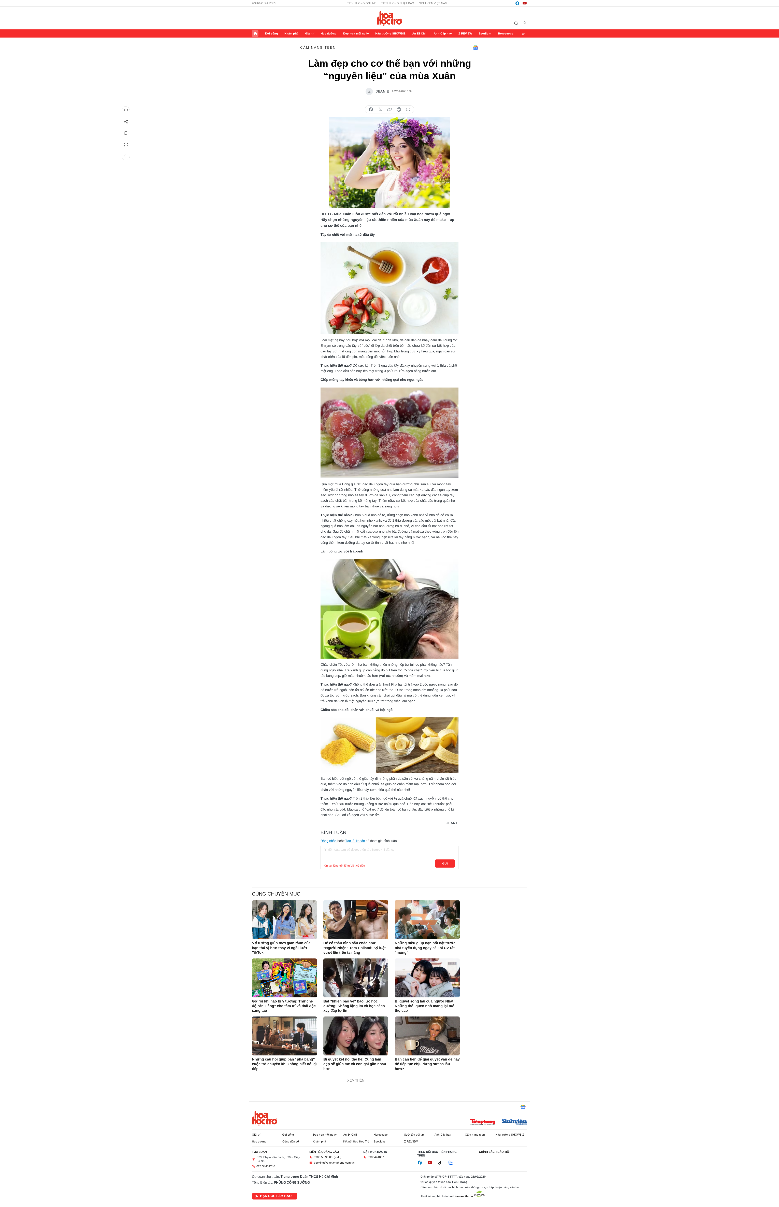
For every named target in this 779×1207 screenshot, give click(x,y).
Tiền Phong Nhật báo (397, 3)
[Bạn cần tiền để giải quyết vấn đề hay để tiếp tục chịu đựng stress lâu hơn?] (427, 1035)
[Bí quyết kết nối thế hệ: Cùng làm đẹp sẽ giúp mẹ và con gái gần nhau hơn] (355, 1035)
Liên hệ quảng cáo (324, 1151)
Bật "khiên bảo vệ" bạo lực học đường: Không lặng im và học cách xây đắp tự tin (354, 1006)
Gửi (445, 863)
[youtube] (524, 3)
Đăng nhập (329, 841)
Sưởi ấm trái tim (414, 1134)
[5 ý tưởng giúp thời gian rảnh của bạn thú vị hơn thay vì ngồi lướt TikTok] (284, 919)
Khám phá (291, 33)
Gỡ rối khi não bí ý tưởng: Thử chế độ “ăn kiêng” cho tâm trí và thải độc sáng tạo (284, 1006)
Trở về (126, 156)
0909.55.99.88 (323, 1157)
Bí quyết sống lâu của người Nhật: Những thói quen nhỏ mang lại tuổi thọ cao (425, 1006)
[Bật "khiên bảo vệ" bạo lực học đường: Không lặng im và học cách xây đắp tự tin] (355, 977)
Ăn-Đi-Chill (419, 33)
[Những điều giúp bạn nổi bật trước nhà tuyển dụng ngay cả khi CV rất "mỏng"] (427, 919)
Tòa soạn (259, 1151)
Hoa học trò (265, 1118)
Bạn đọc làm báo (276, 1196)
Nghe (126, 111)
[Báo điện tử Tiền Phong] (482, 1122)
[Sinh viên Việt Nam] (514, 1122)
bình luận (408, 110)
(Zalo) (337, 1157)
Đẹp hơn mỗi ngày (356, 33)
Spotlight (485, 33)
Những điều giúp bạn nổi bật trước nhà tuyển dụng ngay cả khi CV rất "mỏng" (425, 948)
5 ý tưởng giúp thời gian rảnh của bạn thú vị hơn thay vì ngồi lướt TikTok (281, 948)
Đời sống (271, 33)
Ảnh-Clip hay (443, 33)
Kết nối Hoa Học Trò (356, 1141)
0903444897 (376, 1157)
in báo (399, 110)
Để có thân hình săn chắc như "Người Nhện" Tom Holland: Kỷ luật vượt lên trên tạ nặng (354, 948)
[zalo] (453, 1162)
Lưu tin (126, 133)
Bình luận (126, 145)
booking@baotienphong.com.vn (334, 1162)
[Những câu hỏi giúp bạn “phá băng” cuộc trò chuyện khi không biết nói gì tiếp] (284, 1035)
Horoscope (505, 33)
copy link (389, 110)
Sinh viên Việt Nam (433, 3)
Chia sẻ (126, 122)
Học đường (329, 33)
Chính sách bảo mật (495, 1151)
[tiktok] (442, 1162)
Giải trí (309, 33)
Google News (475, 47)
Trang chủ (255, 33)
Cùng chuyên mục (276, 894)
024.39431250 (265, 1166)
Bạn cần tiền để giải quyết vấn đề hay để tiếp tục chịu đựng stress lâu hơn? (427, 1064)
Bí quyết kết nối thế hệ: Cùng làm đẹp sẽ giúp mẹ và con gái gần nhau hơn (354, 1064)
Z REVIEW (465, 33)
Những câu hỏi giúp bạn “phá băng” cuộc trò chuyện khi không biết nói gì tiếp (284, 1064)
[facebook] (517, 3)
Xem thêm (524, 33)
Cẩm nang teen (318, 47)
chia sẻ (371, 110)
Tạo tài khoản (355, 841)
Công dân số (290, 1141)
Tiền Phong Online (361, 3)
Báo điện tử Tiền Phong (389, 18)
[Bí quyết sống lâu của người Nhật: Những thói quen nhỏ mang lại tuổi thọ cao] (427, 977)
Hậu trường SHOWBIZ (390, 33)
